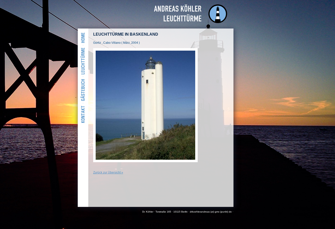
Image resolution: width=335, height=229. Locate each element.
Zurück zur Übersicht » (108, 172)
